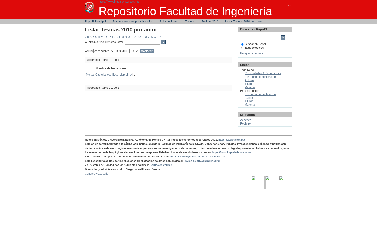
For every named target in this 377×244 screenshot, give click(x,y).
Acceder (245, 120)
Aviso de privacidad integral (202, 161)
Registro (245, 123)
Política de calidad (161, 165)
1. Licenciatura (169, 21)
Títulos (249, 83)
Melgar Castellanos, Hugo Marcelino (109, 74)
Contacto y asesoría (96, 173)
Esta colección (254, 47)
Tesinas (190, 21)
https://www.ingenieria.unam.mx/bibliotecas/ (197, 156)
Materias (250, 87)
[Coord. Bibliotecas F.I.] (285, 188)
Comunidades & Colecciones (263, 73)
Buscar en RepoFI (256, 44)
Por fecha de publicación (260, 76)
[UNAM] (258, 188)
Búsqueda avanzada (253, 53)
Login (288, 5)
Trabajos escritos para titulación (133, 21)
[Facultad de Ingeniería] (272, 188)
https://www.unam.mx (231, 139)
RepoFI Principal (95, 21)
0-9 (87, 36)
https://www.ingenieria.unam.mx (119, 1)
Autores (249, 80)
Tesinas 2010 (210, 21)
